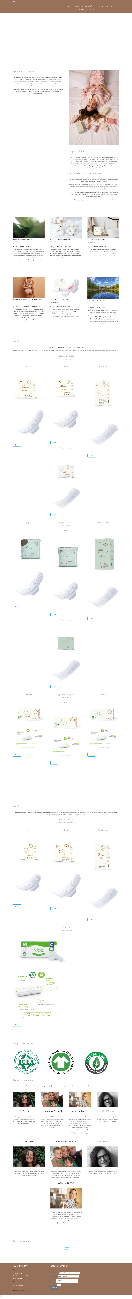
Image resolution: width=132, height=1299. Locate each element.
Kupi (17, 445)
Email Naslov (54, 1276)
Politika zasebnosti (19, 1291)
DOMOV (68, 7)
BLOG (96, 10)
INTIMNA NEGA (84, 10)
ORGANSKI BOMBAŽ (83, 7)
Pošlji (54, 1288)
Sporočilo (53, 1282)
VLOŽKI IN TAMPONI (103, 7)
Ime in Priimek (54, 1273)
